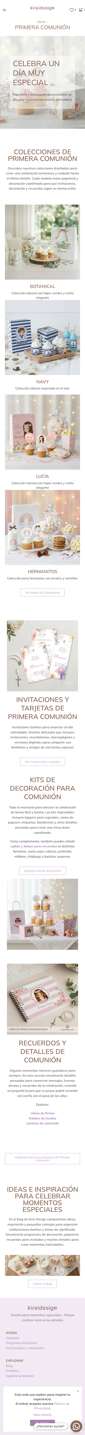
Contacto (12, 1338)
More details (42, 1415)
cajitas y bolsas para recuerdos (33, 846)
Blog (9, 1366)
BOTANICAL (42, 286)
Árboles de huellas (42, 1118)
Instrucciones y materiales (25, 1348)
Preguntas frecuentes (21, 1343)
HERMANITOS (42, 571)
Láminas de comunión (42, 1123)
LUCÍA (42, 476)
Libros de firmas (43, 1113)
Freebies (12, 1371)
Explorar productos (20, 1376)
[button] (42, 592)
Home (41, 22)
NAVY (42, 381)
